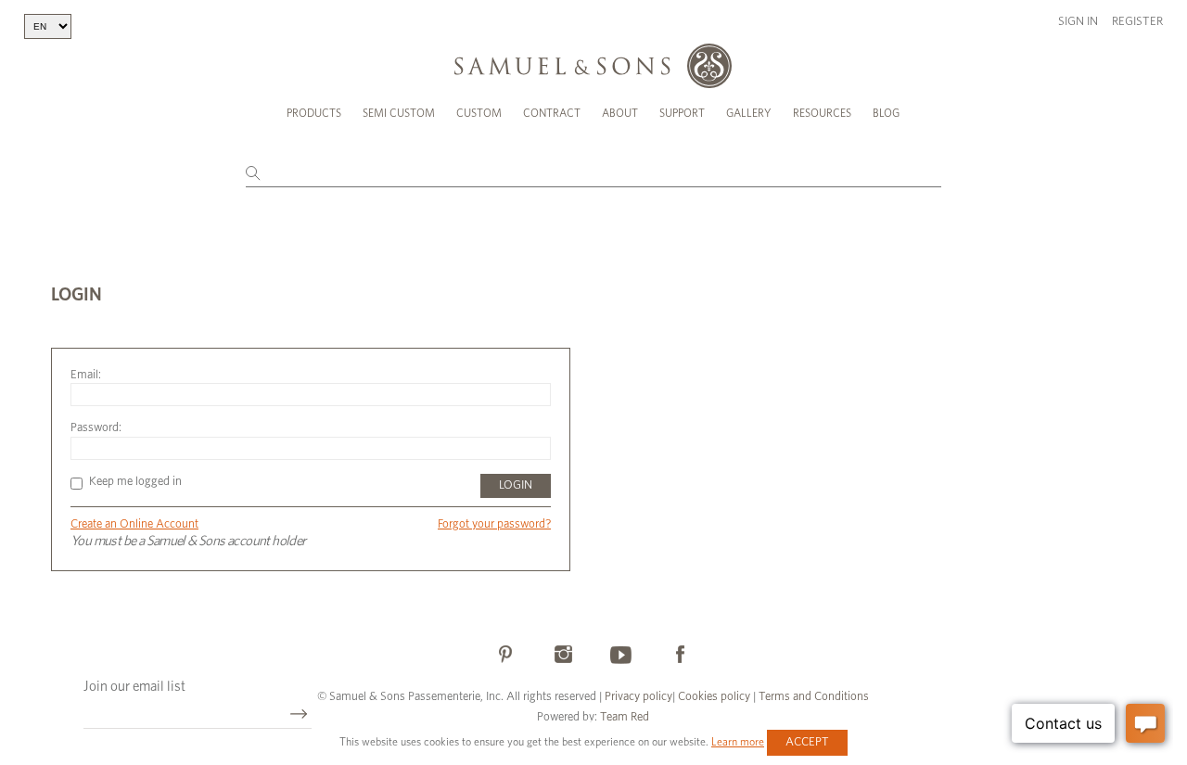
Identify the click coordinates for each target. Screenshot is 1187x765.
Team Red (624, 717)
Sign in (1078, 22)
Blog (886, 113)
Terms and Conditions (812, 697)
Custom (479, 113)
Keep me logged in (135, 482)
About (620, 113)
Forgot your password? (494, 524)
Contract (552, 113)
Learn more (737, 741)
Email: (85, 375)
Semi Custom (399, 113)
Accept (807, 742)
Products (314, 113)
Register (1137, 22)
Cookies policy (714, 697)
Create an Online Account (134, 524)
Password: (95, 428)
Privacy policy (638, 697)
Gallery (749, 113)
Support (682, 113)
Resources (822, 113)
